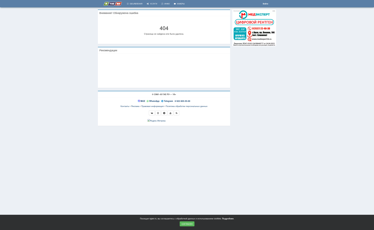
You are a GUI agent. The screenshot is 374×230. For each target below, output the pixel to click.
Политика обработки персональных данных (186, 106)
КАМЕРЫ (180, 3)
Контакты (125, 106)
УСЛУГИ (153, 3)
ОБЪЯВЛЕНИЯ (135, 3)
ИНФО (166, 3)
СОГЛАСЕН (187, 223)
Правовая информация (152, 106)
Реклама (135, 106)
